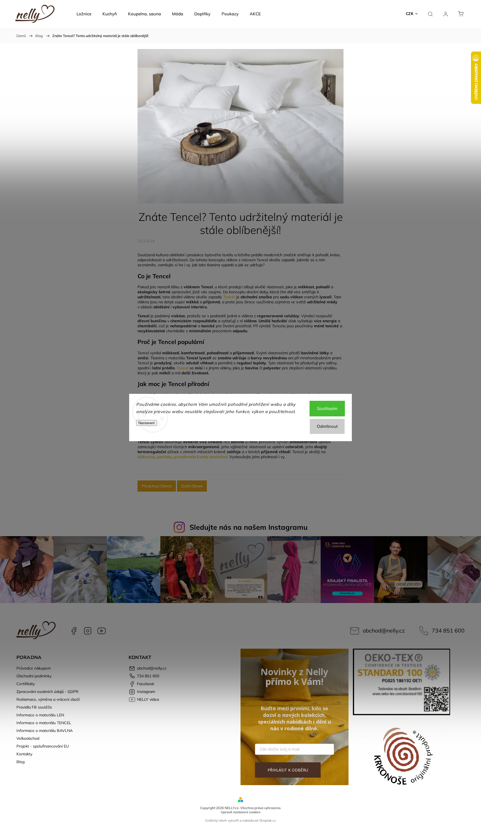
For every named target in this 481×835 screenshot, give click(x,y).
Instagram (88, 631)
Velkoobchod (27, 738)
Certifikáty (25, 683)
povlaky (164, 456)
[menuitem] (84, 14)
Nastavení (146, 423)
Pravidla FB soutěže (34, 707)
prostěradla (185, 456)
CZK (410, 14)
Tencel (229, 296)
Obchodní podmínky (33, 675)
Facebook (74, 631)
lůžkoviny (146, 456)
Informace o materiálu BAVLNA (44, 730)
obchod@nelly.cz (384, 630)
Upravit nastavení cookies (241, 812)
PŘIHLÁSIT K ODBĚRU (288, 770)
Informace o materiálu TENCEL (43, 722)
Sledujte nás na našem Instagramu (249, 527)
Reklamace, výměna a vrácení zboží (48, 699)
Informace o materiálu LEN (40, 714)
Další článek (192, 486)
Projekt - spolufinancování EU (42, 746)
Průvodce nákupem (33, 668)
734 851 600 (448, 630)
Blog (20, 761)
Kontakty (24, 753)
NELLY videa (101, 631)
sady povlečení (213, 456)
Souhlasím (327, 408)
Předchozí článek (157, 486)
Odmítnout (327, 426)
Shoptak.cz (267, 820)
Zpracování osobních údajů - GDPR (47, 691)
